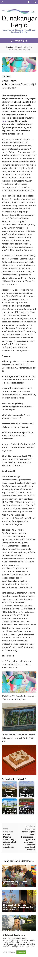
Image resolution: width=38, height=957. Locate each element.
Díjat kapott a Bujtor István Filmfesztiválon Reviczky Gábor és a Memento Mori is (18, 907)
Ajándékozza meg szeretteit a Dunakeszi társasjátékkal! (15, 883)
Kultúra (6, 76)
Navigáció (20, 41)
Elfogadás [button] (21, 952)
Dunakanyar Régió (19, 21)
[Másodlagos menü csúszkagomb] (2, 2)
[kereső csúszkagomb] (35, 2)
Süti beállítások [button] (9, 952)
